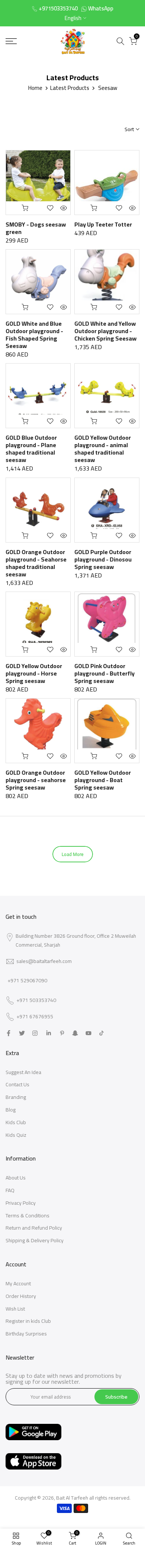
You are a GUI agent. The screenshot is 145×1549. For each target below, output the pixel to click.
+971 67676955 (34, 1016)
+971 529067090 (27, 980)
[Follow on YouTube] (88, 1033)
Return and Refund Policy (34, 1228)
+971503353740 (58, 8)
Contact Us (17, 1084)
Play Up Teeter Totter (103, 224)
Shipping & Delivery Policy (35, 1240)
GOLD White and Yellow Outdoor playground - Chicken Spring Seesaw (105, 331)
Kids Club (16, 1122)
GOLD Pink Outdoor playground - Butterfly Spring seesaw (104, 673)
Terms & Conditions (27, 1215)
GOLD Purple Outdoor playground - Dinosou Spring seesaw (103, 559)
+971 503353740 (36, 1000)
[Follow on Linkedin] (48, 1033)
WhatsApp (100, 8)
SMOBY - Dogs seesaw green (36, 228)
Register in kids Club (28, 1321)
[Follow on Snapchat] (75, 1033)
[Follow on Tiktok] (101, 1033)
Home (35, 87)
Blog (11, 1109)
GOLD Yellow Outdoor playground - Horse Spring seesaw (34, 673)
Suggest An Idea (23, 1072)
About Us (16, 1177)
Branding (16, 1097)
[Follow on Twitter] (22, 1033)
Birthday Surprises (26, 1333)
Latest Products (69, 87)
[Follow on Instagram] (35, 1033)
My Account (18, 1283)
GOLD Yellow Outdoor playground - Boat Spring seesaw (102, 780)
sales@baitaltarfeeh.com (44, 961)
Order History (21, 1296)
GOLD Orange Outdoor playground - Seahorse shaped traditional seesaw (36, 563)
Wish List (15, 1309)
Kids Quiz (16, 1135)
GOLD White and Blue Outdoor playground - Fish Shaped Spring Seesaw (34, 334)
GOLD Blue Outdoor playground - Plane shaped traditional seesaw (31, 448)
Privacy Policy (21, 1203)
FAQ (10, 1190)
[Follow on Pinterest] (62, 1033)
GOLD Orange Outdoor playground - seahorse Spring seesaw (36, 780)
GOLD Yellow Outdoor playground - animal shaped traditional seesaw (102, 448)
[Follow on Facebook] (9, 1033)
